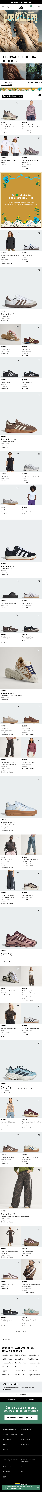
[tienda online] (21, 8)
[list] (18, 96)
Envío (5, 1444)
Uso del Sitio (7, 1472)
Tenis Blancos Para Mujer (20, 1367)
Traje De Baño (6, 1375)
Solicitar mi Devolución (10, 1434)
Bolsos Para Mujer (6, 1367)
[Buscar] (34, 7)
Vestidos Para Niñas (6, 1359)
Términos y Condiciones (10, 1460)
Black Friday (25, 1444)
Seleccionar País (26, 1467)
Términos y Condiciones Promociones (28, 1460)
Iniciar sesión (12, 1399)
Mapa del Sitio (25, 1439)
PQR (4, 1477)
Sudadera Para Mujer (20, 1355)
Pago (22, 1434)
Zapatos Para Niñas (33, 1355)
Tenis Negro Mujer (33, 1371)
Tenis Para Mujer (21, 1363)
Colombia (24, 1484)
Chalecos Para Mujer (20, 1371)
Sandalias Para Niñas (34, 1367)
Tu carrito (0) (30, 1399)
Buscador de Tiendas (9, 1429)
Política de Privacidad (9, 1467)
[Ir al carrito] (39, 7)
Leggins (4, 1371)
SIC (22, 1472)
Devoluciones (7, 1439)
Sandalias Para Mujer (7, 1355)
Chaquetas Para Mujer (7, 1363)
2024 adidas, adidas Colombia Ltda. (21, 1489)
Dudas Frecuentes (26, 1429)
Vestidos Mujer (34, 1359)
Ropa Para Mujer (34, 1375)
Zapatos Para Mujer (19, 1375)
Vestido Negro (20, 1359)
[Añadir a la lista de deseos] (17, 103)
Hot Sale (5, 1449)
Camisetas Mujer (34, 1363)
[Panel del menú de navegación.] (3, 7)
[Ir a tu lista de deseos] (7, 7)
